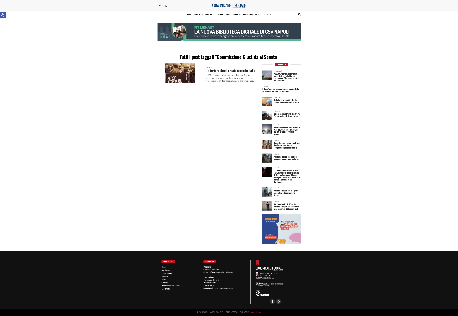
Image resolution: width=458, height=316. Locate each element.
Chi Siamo (165, 270)
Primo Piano (209, 14)
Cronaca (236, 14)
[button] (3, 15)
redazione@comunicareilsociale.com (218, 288)
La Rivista (267, 14)
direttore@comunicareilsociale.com (218, 272)
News (228, 14)
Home (189, 14)
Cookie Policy (256, 312)
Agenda (220, 14)
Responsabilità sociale (251, 14)
